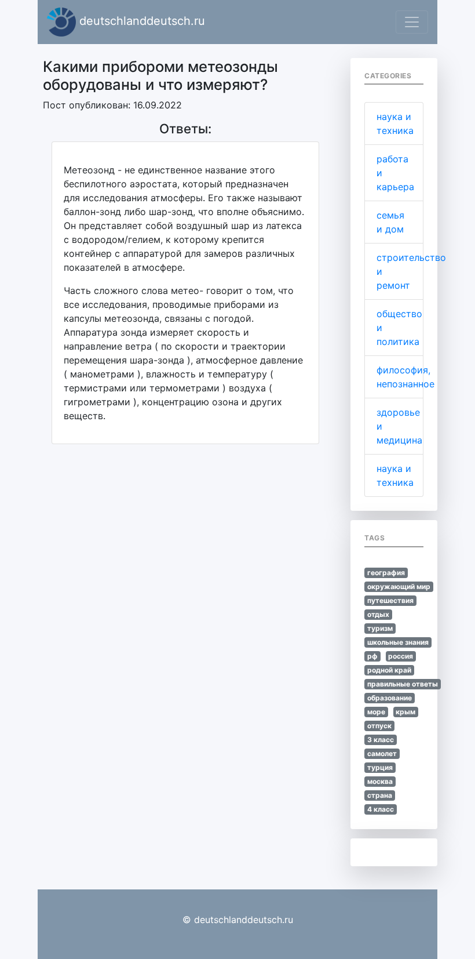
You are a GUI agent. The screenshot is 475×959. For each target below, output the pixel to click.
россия (400, 656)
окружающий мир (398, 586)
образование (389, 697)
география (386, 572)
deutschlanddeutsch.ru (140, 21)
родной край (389, 670)
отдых (378, 614)
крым (405, 711)
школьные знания (398, 642)
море (376, 711)
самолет (382, 753)
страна (379, 795)
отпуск (379, 725)
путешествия (390, 600)
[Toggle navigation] (412, 22)
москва (380, 781)
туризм (380, 628)
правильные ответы (402, 684)
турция (380, 767)
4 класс (380, 809)
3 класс (380, 739)
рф (372, 656)
